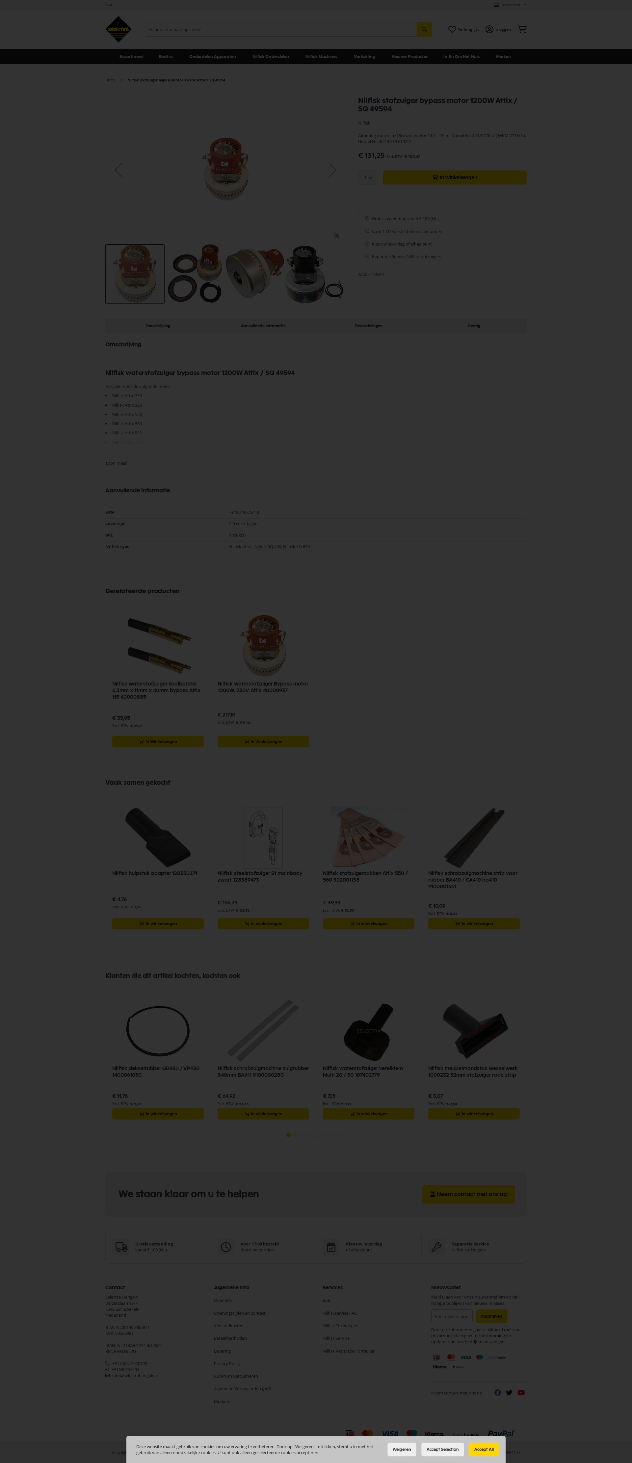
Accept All (484, 1449)
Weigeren (402, 1449)
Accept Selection (443, 1449)
